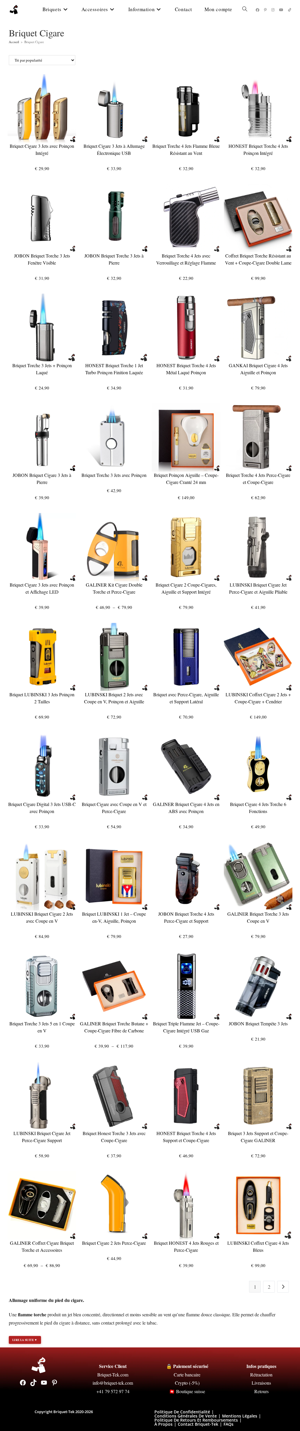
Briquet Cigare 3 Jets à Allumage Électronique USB (114, 149)
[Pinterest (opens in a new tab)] (265, 10)
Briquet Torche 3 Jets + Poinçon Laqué (42, 368)
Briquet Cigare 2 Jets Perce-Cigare (114, 1243)
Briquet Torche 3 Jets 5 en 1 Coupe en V (42, 1027)
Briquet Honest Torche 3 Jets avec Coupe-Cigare (114, 1136)
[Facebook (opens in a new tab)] (257, 10)
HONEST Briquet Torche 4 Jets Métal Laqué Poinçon (186, 368)
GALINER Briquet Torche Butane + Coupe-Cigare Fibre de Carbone (114, 1027)
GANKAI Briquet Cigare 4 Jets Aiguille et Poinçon (258, 368)
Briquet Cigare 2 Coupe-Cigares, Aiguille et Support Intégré (186, 588)
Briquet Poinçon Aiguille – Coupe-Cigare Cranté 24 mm (186, 478)
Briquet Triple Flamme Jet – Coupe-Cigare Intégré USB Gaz (186, 1027)
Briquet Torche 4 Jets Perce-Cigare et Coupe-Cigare (258, 478)
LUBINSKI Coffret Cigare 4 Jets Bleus (258, 1246)
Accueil (14, 42)
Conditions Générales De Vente (185, 1416)
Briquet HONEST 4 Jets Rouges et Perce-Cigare (186, 1246)
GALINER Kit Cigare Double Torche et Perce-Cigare (114, 588)
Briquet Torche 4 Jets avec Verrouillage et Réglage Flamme (186, 259)
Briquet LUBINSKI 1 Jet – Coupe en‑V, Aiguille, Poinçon (114, 917)
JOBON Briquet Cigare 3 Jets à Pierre (42, 478)
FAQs (228, 1424)
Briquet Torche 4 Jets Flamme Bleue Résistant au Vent (186, 149)
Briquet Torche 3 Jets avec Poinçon (113, 475)
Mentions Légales (239, 1416)
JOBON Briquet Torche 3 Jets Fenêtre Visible (42, 259)
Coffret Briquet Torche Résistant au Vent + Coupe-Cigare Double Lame (258, 259)
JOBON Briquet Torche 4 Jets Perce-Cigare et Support (186, 917)
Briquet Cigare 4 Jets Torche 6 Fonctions (258, 807)
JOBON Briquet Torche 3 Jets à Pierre (114, 259)
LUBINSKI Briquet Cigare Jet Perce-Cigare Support (41, 1136)
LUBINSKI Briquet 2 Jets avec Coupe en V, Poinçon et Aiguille (114, 698)
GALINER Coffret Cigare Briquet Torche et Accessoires (42, 1246)
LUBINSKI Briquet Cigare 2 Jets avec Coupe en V (42, 917)
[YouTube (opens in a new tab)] (281, 10)
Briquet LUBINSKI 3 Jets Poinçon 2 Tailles (41, 698)
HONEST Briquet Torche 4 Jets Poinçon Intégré (258, 149)
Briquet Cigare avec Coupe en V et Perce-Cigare (114, 807)
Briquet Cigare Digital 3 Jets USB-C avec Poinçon (42, 807)
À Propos (163, 1424)
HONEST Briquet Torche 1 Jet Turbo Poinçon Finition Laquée (114, 368)
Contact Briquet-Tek (198, 1424)
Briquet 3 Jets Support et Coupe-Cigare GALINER (258, 1136)
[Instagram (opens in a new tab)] (273, 10)
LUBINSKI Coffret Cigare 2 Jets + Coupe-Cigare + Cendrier (258, 698)
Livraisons (261, 1383)
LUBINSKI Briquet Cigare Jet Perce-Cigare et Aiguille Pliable (258, 588)
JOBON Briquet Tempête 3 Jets (258, 1023)
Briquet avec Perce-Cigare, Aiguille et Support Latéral (186, 698)
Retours (261, 1391)
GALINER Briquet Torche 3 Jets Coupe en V (258, 917)
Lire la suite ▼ (25, 1340)
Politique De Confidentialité (182, 1412)
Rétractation (261, 1374)
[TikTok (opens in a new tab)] (290, 10)
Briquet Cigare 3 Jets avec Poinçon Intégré (42, 149)
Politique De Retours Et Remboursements (196, 1420)
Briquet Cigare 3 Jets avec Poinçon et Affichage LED (42, 588)
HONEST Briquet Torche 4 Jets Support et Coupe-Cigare (186, 1136)
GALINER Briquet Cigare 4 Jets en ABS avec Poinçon (186, 807)
